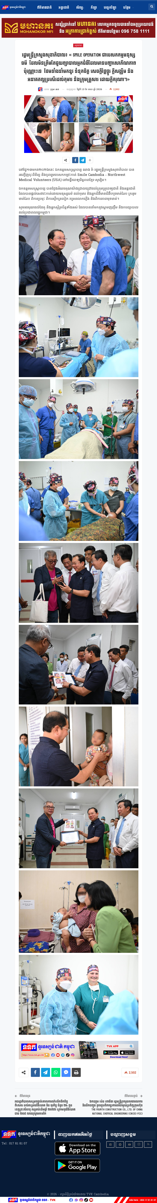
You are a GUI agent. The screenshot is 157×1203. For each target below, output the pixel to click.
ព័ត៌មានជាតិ (44, 7)
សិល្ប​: (80, 7)
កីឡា (94, 7)
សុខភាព (78, 45)
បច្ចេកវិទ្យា (110, 7)
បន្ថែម (126, 7)
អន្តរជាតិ (64, 7)
